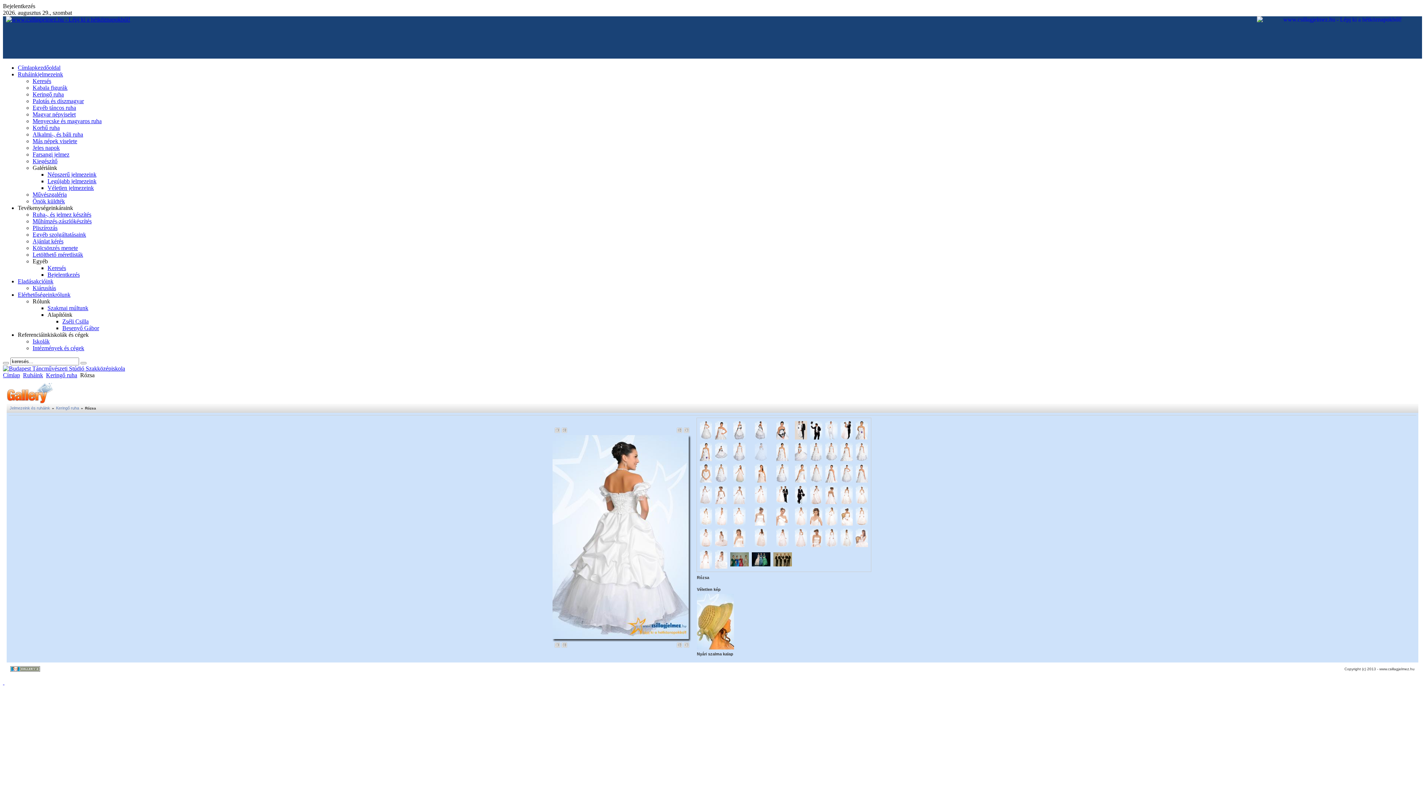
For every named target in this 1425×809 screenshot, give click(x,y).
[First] (557, 430)
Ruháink (33, 375)
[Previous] (564, 430)
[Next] (679, 430)
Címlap (11, 375)
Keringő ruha (61, 375)
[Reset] (83, 363)
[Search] (6, 363)
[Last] (686, 430)
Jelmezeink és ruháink (30, 408)
